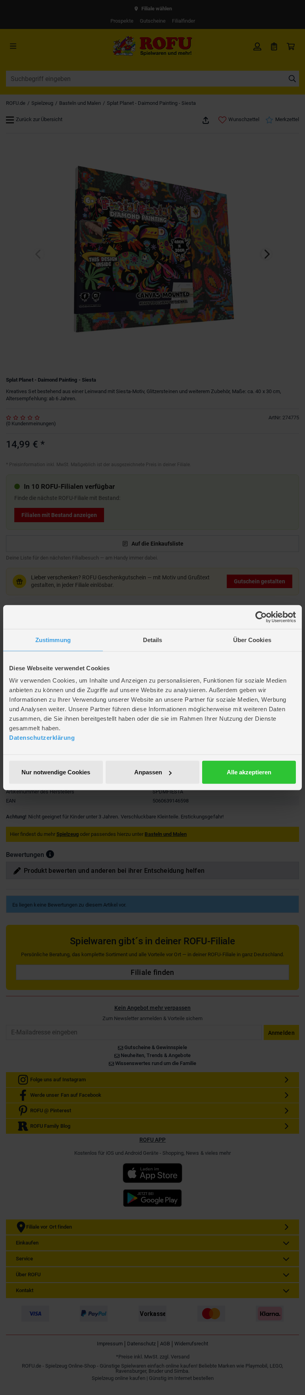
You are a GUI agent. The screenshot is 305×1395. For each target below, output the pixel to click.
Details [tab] (152, 639)
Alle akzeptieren (249, 772)
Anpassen (148, 772)
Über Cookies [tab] (252, 639)
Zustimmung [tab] (53, 639)
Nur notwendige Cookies (55, 772)
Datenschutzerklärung (42, 737)
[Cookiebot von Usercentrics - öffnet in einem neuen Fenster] (261, 617)
